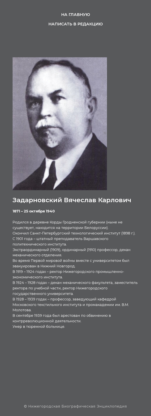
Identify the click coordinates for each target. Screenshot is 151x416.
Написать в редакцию (75, 24)
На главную (75, 14)
